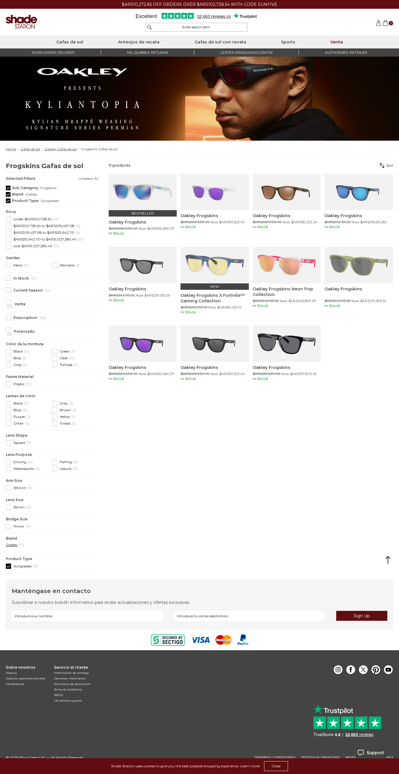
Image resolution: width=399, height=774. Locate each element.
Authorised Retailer (346, 52)
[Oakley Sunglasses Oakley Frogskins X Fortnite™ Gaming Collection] (215, 265)
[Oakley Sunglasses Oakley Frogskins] (143, 192)
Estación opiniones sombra (25, 678)
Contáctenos (15, 684)
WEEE (58, 695)
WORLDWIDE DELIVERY (53, 52)
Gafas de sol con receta (220, 42)
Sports (288, 42)
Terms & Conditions (68, 689)
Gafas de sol (69, 42)
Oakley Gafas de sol (60, 149)
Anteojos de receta (138, 42)
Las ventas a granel (68, 700)
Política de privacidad (320, 757)
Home (11, 149)
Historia (11, 673)
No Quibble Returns (147, 52)
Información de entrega (71, 673)
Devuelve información (70, 678)
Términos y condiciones (274, 757)
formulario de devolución (72, 684)
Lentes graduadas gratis (246, 52)
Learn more (250, 766)
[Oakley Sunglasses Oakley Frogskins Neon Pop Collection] (287, 265)
